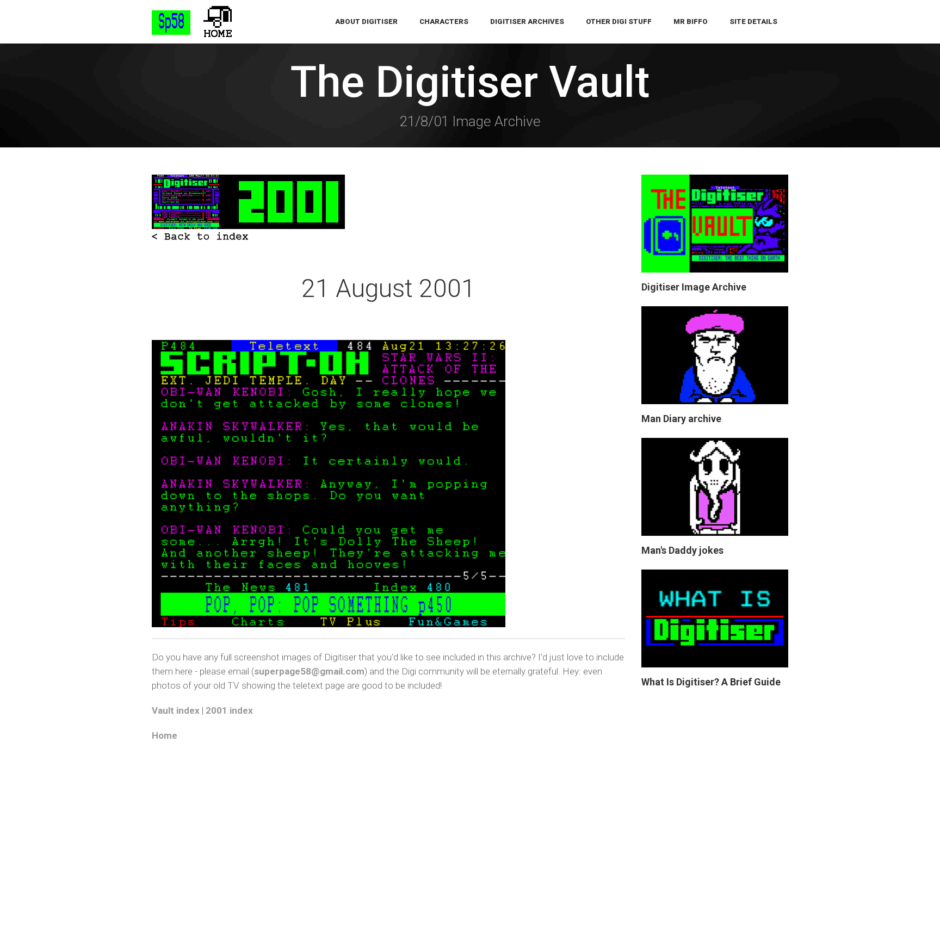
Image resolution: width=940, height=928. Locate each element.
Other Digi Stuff (619, 21)
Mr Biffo (690, 21)
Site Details (753, 21)
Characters (443, 21)
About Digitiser (366, 21)
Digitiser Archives (527, 21)
